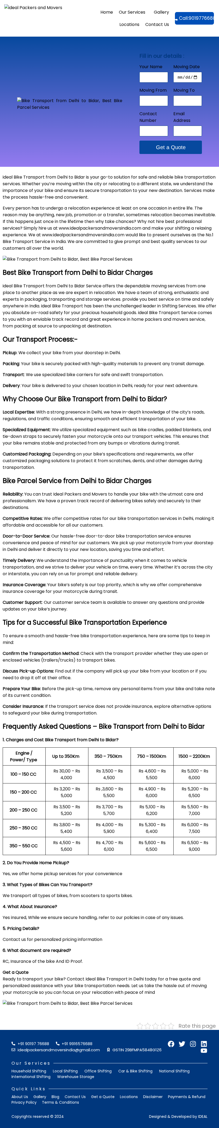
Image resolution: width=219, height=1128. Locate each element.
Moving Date (186, 67)
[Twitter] (182, 1044)
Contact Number (148, 117)
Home (106, 12)
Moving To (184, 90)
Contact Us (157, 24)
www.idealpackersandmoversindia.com (100, 228)
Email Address (181, 117)
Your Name (150, 67)
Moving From (153, 90)
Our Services (132, 12)
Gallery (161, 12)
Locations (129, 24)
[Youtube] (204, 1050)
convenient (76, 197)
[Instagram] (193, 1044)
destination (170, 190)
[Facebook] (171, 1044)
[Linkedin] (204, 1044)
